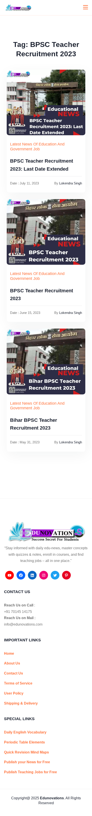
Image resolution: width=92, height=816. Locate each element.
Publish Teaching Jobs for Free (30, 772)
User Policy (13, 693)
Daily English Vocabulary (25, 732)
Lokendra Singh (70, 183)
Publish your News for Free (27, 762)
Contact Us (13, 673)
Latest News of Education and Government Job (37, 146)
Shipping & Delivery (21, 703)
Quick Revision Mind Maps (26, 752)
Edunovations (52, 798)
